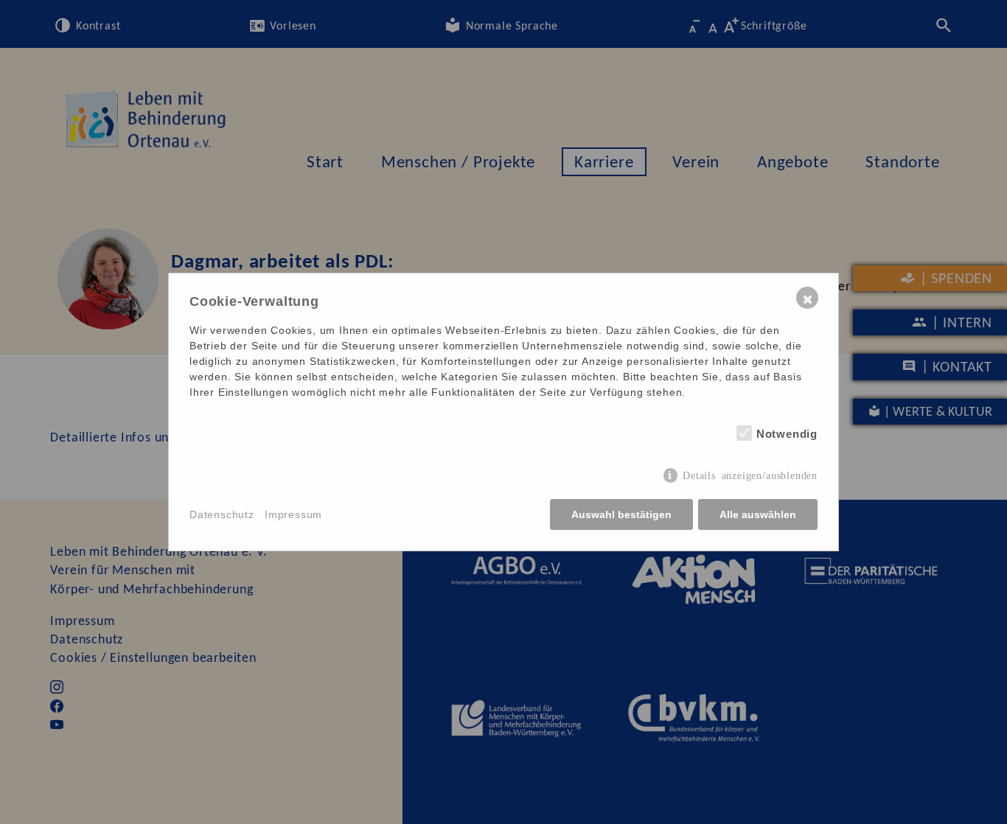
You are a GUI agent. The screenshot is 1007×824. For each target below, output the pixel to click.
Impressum (293, 514)
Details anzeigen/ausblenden (750, 474)
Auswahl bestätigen (621, 514)
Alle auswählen (757, 514)
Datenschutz (221, 514)
